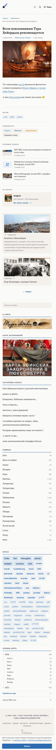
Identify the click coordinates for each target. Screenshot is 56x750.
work (31, 568)
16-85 (42, 578)
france (47, 592)
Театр (5, 535)
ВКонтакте (18, 131)
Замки (5, 464)
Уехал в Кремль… (10, 404)
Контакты (24, 723)
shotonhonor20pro (13, 588)
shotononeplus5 (42, 606)
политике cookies (20, 740)
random (7, 583)
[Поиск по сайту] (40, 7)
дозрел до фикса (10, 394)
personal (8, 573)
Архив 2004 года (9, 700)
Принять (27, 746)
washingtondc (9, 628)
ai (48, 573)
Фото (5, 539)
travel (7, 568)
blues (25, 583)
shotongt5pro (27, 606)
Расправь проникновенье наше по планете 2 (23, 430)
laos (5, 636)
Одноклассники (31, 131)
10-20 (13, 602)
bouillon (23, 636)
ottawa (24, 640)
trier (27, 628)
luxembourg (19, 568)
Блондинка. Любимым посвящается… (20, 399)
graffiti (41, 597)
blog (31, 602)
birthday (8, 592)
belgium (44, 611)
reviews (19, 117)
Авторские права (36, 723)
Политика (7, 723)
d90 (18, 592)
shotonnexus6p (41, 620)
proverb (7, 615)
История (6, 469)
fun (15, 558)
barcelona (42, 636)
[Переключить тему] (35, 7)
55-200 (33, 640)
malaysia (46, 632)
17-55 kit (35, 624)
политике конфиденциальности (39, 740)
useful (26, 624)
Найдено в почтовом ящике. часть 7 (19, 415)
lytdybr (8, 563)
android (20, 628)
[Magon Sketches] (5, 5)
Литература (8, 483)
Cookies (15, 723)
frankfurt (33, 636)
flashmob (8, 597)
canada (19, 573)
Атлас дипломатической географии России (22, 441)
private (36, 592)
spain (29, 632)
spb (48, 602)
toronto (20, 597)
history (36, 588)
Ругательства (9, 525)
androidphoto (10, 578)
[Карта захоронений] (27, 357)
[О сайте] (27, 324)
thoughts (25, 558)
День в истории (10, 460)
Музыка (6, 502)
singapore (18, 615)
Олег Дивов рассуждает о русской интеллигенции (25, 388)
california (28, 620)
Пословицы (8, 516)
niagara (17, 624)
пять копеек (15, 97)
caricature (13, 636)
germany (39, 602)
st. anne (6, 640)
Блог (5, 455)
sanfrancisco (39, 615)
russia (6, 606)
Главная (5, 18)
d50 (39, 568)
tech (17, 583)
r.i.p (5, 602)
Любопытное (15, 18)
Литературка (8, 488)
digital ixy (34, 611)
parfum (15, 606)
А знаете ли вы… (10, 435)
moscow (30, 573)
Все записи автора (21, 203)
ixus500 (22, 602)
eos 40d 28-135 (18, 632)
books (39, 563)
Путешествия (9, 521)
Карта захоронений (13, 335)
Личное (6, 493)
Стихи (5, 530)
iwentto (31, 597)
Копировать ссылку (10, 135)
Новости (6, 507)
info (30, 563)
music (40, 573)
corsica (28, 615)
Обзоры (28, 38)
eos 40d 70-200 (37, 628)
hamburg (16, 640)
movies (24, 578)
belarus (37, 632)
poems (26, 592)
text (33, 578)
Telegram (7, 131)
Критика (6, 478)
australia (7, 632)
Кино (5, 474)
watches (7, 624)
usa (27, 588)
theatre (18, 620)
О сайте (6, 314)
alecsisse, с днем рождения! (15, 410)
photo (12, 117)
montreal (7, 620)
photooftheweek (19, 611)
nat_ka (21, 84)
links (5, 117)
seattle (6, 611)
